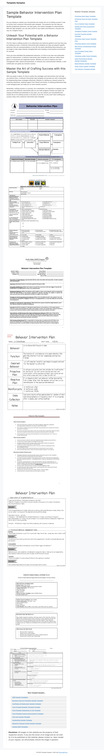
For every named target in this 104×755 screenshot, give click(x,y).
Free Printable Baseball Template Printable (26, 707)
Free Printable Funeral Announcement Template (27, 714)
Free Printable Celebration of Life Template (26, 710)
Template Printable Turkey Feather (86, 31)
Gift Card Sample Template (21, 717)
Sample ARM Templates (20, 727)
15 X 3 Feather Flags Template (85, 24)
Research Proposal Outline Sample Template (26, 723)
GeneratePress (63, 752)
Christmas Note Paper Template (85, 16)
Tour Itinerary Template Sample (85, 69)
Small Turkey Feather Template (85, 66)
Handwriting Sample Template (22, 720)
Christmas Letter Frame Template (86, 56)
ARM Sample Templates (20, 697)
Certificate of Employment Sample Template (26, 704)
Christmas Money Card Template (85, 44)
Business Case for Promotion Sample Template (27, 700)
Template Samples (15, 3)
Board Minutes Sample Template (85, 63)
